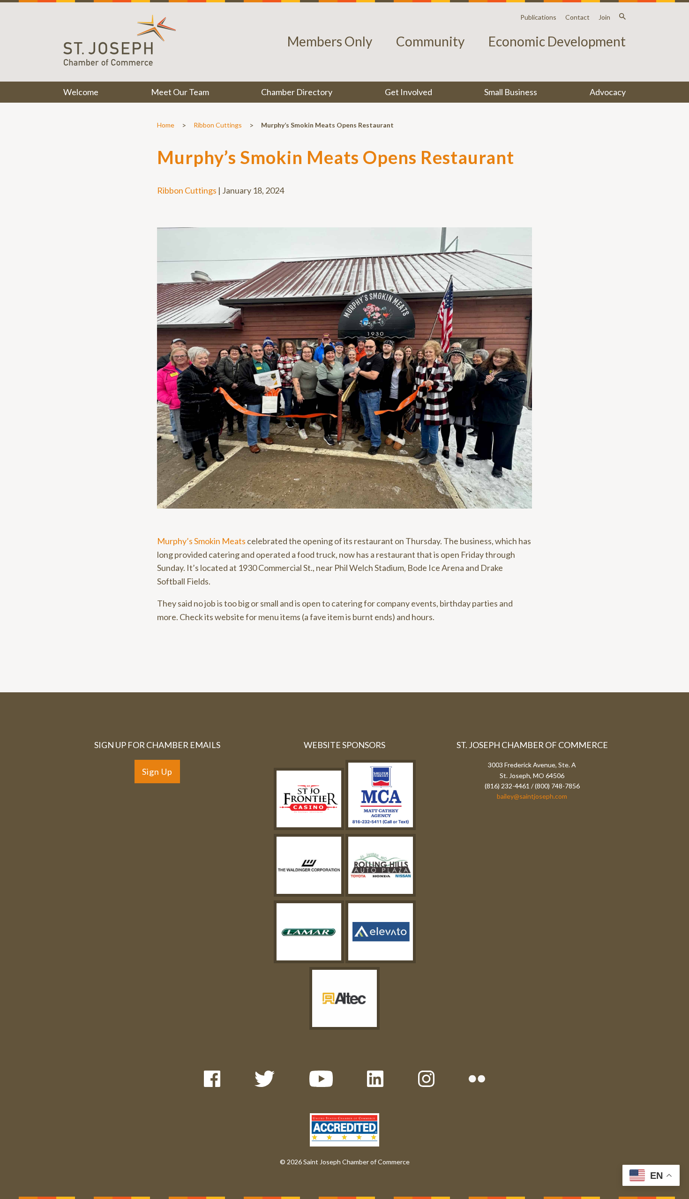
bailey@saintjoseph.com (532, 796)
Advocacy (608, 92)
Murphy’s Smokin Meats (201, 541)
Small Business (510, 92)
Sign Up (157, 771)
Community (430, 41)
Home (165, 125)
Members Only (329, 41)
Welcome (80, 92)
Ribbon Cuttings (218, 125)
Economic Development (557, 41)
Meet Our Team (180, 92)
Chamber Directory (296, 92)
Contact (577, 17)
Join (604, 17)
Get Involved (408, 92)
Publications (538, 17)
